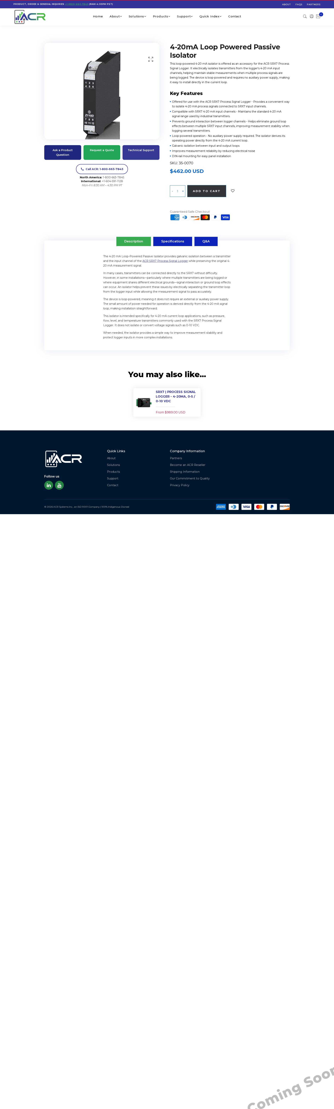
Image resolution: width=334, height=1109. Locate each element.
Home (98, 16)
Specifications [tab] (172, 241)
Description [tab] (133, 241)
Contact (234, 16)
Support (184, 16)
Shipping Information (185, 471)
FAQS (299, 4)
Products (160, 16)
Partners (313, 4)
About (286, 4)
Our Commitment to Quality (190, 478)
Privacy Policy (179, 485)
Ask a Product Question (63, 152)
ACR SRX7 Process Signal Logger (165, 261)
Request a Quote (102, 150)
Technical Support (141, 150)
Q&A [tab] (206, 241)
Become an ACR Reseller (187, 465)
